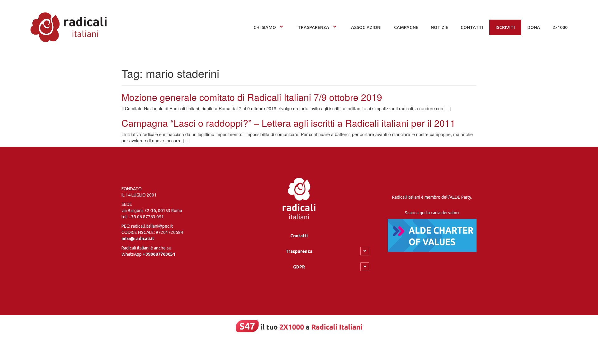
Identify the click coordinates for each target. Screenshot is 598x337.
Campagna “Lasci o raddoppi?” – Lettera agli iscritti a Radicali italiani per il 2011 (288, 123)
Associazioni (366, 27)
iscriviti (505, 27)
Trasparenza (313, 27)
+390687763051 (159, 254)
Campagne (406, 27)
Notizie (439, 27)
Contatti (299, 235)
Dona (533, 27)
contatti (472, 27)
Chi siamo (265, 27)
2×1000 (560, 27)
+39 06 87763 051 (146, 216)
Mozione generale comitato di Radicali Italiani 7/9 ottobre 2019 (251, 97)
